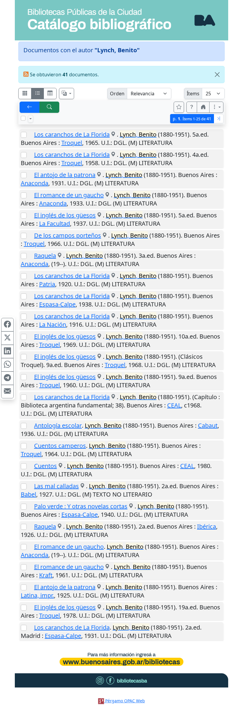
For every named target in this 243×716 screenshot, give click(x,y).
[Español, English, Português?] (66, 93)
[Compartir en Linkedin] (7, 351)
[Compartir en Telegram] (7, 378)
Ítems (193, 93)
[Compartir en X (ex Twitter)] (7, 338)
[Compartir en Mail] (7, 391)
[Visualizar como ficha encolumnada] (37, 93)
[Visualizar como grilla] (50, 93)
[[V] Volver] (30, 107)
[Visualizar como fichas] (24, 93)
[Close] (217, 74)
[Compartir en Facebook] (7, 324)
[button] (191, 107)
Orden (117, 93)
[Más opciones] (216, 107)
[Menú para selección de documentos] (30, 119)
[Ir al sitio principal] (121, 20)
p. (192, 118)
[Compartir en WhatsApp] (7, 365)
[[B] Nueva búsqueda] (49, 107)
